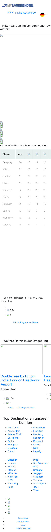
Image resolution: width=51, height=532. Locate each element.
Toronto (37, 480)
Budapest (13, 444)
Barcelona (13, 437)
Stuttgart (38, 476)
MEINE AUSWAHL (25, 12)
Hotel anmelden (23, 528)
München (12, 473)
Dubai (11, 451)
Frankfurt (38, 431)
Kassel (36, 444)
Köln (35, 447)
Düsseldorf (39, 427)
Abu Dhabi (13, 427)
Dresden (12, 447)
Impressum (23, 518)
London (12, 463)
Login (10, 12)
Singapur (38, 473)
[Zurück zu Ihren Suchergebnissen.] (1, 25)
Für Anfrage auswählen (25, 322)
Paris (10, 486)
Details (10, 408)
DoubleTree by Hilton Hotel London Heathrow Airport (20, 380)
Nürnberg (13, 483)
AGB (23, 525)
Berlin (11, 441)
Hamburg (38, 434)
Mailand (12, 469)
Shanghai (38, 469)
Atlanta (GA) (14, 434)
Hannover (38, 437)
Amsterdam (14, 431)
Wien (36, 490)
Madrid (11, 466)
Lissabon (12, 459)
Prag (35, 459)
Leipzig (37, 451)
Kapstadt (38, 441)
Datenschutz (23, 521)
